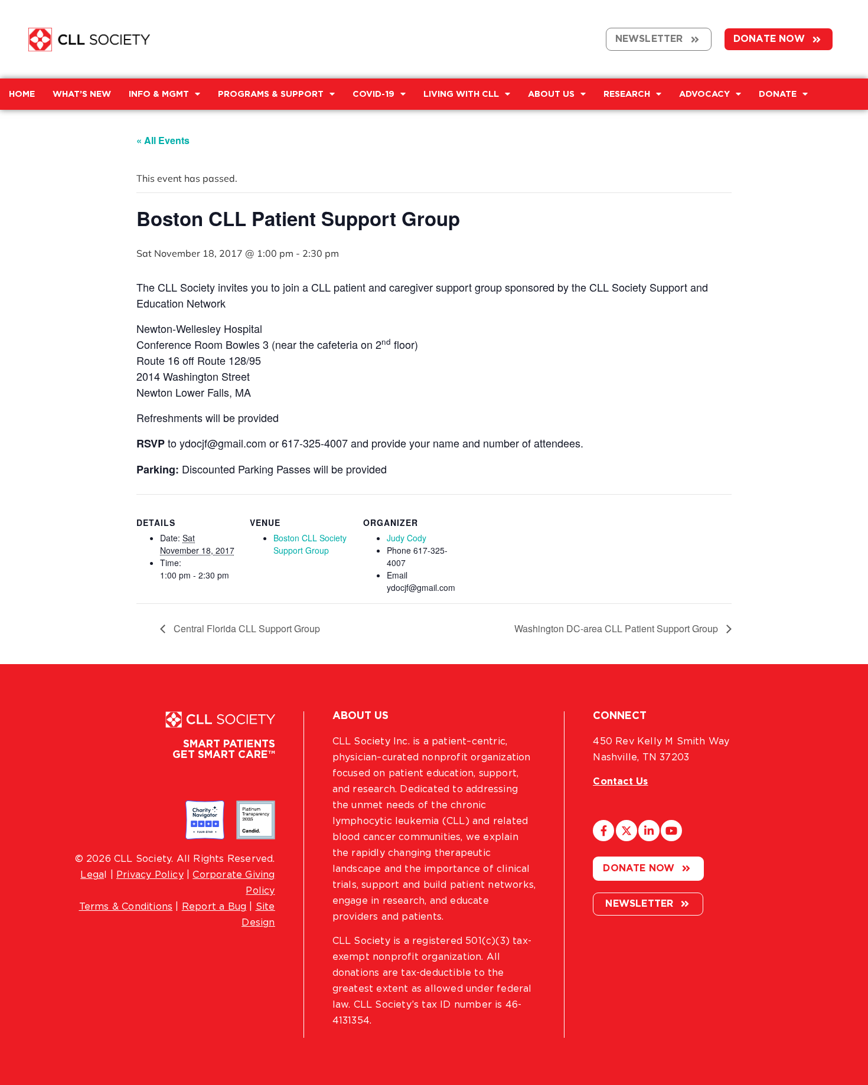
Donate (778, 94)
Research (626, 94)
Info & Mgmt (159, 94)
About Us (551, 94)
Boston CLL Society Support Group (310, 544)
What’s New (82, 94)
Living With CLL (461, 94)
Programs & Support (271, 94)
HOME (22, 94)
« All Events (163, 140)
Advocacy (704, 94)
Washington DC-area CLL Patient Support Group (617, 628)
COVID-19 (373, 94)
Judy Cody (406, 538)
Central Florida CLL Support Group (245, 628)
